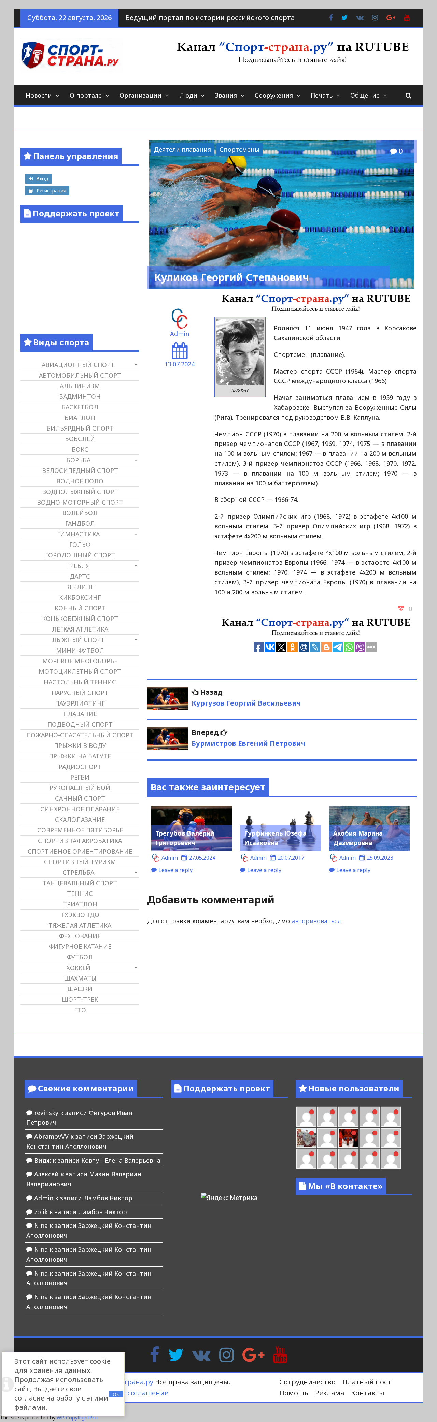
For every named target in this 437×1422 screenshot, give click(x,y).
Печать (322, 95)
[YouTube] (280, 1354)
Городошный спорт (80, 555)
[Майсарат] (348, 1138)
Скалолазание (80, 819)
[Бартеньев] (369, 1138)
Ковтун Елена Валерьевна (120, 1160)
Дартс (80, 576)
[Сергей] (369, 1158)
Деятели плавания (182, 149)
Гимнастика (78, 534)
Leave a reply (175, 870)
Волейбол (80, 513)
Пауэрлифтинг (80, 703)
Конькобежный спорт (80, 618)
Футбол (80, 957)
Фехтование (80, 936)
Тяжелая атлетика (79, 925)
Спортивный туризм (80, 862)
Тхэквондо (79, 915)
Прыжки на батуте (80, 756)
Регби (79, 777)
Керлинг (80, 587)
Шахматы (80, 978)
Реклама (329, 1392)
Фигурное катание (80, 946)
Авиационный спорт (78, 365)
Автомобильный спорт (80, 375)
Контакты (367, 1392)
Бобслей (80, 439)
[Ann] (327, 1116)
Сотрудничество (307, 1382)
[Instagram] (226, 1354)
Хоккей (78, 967)
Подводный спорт (80, 724)
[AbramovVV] (327, 1158)
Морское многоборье (79, 661)
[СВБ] (306, 1158)
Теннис (80, 893)
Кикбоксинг (80, 597)
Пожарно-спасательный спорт (79, 735)
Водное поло (79, 481)
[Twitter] (176, 1354)
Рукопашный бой (80, 788)
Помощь (293, 1392)
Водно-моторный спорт (80, 502)
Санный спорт (80, 798)
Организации (140, 95)
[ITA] (327, 1138)
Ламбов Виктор (108, 1198)
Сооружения (274, 95)
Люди (188, 95)
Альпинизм (80, 386)
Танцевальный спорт (80, 883)
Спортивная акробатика (80, 841)
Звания (226, 95)
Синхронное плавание (79, 809)
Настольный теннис (80, 682)
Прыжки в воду (80, 745)
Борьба (78, 460)
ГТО (80, 1010)
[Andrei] (390, 1138)
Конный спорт (80, 608)
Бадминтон (80, 396)
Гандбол (80, 523)
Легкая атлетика (80, 629)
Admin (179, 334)
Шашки (80, 989)
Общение (365, 95)
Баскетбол (79, 407)
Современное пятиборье (80, 830)
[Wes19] (306, 1138)
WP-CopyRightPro (77, 1417)
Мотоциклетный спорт (80, 671)
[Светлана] (369, 1116)
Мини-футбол (80, 650)
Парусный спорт (80, 692)
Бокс (80, 449)
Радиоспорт (80, 767)
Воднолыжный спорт (80, 492)
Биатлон (80, 417)
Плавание (80, 714)
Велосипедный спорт (80, 470)
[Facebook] (154, 1354)
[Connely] (348, 1116)
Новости (39, 95)
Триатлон (80, 904)
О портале (86, 95)
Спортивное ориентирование (80, 851)
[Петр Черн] (306, 1116)
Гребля (78, 566)
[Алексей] (390, 1158)
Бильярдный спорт (79, 428)
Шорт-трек (80, 999)
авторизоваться (316, 921)
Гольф (79, 544)
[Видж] (348, 1158)
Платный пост (366, 1382)
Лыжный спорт (78, 640)
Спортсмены (239, 149)
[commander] (390, 1116)
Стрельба (78, 872)
